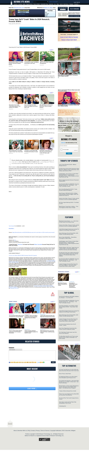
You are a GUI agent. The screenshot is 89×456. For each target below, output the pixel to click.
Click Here (20, 244)
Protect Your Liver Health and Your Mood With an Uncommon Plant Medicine (69, 394)
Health (24, 4)
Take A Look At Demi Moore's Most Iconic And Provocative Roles (69, 90)
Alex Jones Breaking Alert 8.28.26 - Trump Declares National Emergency (68, 190)
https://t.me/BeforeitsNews (64, 127)
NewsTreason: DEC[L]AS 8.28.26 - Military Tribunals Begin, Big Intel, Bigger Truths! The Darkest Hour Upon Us (68, 194)
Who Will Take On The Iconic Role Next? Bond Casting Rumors (46, 106)
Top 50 (61, 4)
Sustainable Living (44, 4)
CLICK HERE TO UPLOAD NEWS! (74, 16)
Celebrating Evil (62, 406)
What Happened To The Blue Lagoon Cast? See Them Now (16, 151)
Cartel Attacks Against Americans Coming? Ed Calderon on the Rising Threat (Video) (69, 230)
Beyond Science (29, 4)
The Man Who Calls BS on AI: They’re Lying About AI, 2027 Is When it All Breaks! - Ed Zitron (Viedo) (68, 337)
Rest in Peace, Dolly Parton (65, 373)
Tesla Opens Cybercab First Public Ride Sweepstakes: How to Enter (67, 403)
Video (58, 4)
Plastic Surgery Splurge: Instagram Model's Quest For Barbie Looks (31, 331)
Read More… (12, 228)
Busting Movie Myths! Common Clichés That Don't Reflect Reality (68, 105)
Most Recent (66, 4)
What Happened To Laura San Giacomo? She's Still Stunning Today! (47, 331)
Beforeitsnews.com (19, 7)
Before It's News (22, 1)
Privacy (38, 430)
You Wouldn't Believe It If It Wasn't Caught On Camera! (69, 360)
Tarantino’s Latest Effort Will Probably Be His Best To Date (31, 151)
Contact (33, 430)
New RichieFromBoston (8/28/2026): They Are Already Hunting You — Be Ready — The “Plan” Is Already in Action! (69, 185)
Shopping (71, 4)
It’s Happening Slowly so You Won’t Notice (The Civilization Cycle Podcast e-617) (68, 377)
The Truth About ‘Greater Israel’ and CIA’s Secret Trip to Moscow (68, 333)
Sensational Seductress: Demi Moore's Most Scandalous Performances (73, 285)
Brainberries (11, 153)
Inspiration (51, 4)
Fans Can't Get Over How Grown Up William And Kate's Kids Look (31, 106)
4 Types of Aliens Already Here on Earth (67, 390)
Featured (15, 4)
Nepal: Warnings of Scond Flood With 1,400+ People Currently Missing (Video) (68, 234)
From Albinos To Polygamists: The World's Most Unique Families (68, 75)
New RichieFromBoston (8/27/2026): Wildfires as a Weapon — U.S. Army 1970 (69, 297)
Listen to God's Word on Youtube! (69, 37)
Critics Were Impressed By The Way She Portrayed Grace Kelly (47, 316)
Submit (69, 153)
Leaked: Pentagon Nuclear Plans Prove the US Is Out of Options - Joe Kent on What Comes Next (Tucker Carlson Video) (68, 265)
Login (75, 2)
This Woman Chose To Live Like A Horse (67, 61)
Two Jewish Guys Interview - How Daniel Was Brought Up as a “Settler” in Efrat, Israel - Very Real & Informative (69, 381)
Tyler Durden (11, 226)
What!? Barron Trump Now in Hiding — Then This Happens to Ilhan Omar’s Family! (68, 207)
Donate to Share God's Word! (69, 40)
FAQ (29, 430)
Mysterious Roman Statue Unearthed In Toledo (62, 284)
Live (55, 4)
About (15, 430)
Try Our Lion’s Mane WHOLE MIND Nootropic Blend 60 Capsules (23, 255)
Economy (20, 4)
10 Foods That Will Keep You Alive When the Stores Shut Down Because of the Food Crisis (69, 370)
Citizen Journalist (38, 244)
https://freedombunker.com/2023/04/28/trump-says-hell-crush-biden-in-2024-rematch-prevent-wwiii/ (33, 232)
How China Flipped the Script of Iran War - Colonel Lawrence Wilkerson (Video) (68, 329)
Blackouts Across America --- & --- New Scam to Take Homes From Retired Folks (68, 222)
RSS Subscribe (66, 430)
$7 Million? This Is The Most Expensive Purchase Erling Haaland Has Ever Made (31, 316)
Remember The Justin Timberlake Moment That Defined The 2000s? (14, 106)
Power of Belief (37, 4)
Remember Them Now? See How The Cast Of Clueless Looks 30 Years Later (46, 151)
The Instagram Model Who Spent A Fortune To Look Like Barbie (16, 316)
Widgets (73, 430)
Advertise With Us (22, 430)
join (15, 240)
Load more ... (32, 389)
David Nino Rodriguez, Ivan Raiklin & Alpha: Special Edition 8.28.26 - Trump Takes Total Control (68, 306)
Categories (76, 4)
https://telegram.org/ (75, 123)
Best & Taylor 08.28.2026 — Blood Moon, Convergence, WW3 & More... (68, 238)
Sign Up (78, 2)
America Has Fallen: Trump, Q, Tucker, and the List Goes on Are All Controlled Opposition (69, 199)
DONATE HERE (63, 9)
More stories (26, 15)
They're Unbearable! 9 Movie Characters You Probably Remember (15, 331)
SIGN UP (63, 142)
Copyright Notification (55, 430)
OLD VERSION (74, 9)
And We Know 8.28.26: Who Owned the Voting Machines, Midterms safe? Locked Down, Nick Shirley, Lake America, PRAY (69, 169)
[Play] (69, 25)
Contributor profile (20, 15)
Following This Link (14, 288)
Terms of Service (45, 430)
